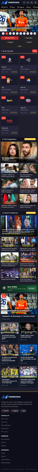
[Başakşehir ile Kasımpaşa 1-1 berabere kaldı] (19, 20)
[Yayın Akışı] (28, 2)
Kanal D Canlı (5, 428)
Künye (3, 453)
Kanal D (29, 42)
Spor (29, 7)
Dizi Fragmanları (5, 425)
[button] (2, 23)
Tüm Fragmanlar (30, 139)
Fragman (21, 7)
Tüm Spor (31, 288)
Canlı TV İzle (10, 38)
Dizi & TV (3, 442)
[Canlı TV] (24, 2)
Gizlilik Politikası (5, 463)
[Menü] (35, 2)
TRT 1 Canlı (4, 432)
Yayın (13, 7)
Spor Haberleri (5, 439)
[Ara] (31, 2)
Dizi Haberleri (31, 213)
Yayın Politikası (5, 459)
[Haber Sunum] (10, 2)
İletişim (3, 456)
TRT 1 (20, 46)
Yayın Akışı (29, 38)
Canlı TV (5, 7)
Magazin (3, 446)
